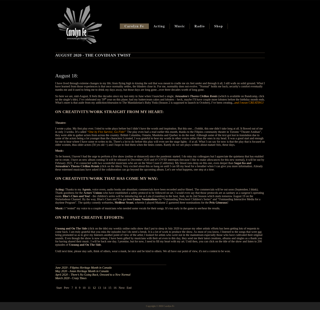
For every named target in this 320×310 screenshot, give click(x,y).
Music (179, 26)
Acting (159, 26)
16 (115, 287)
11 (89, 287)
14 (104, 287)
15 (109, 287)
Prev (66, 287)
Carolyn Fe (134, 26)
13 (99, 287)
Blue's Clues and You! (76, 196)
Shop (218, 26)
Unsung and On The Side (71, 228)
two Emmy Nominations (142, 199)
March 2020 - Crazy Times (70, 278)
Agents (86, 189)
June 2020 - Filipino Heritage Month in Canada (83, 267)
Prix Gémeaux (218, 202)
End (129, 287)
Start (59, 287)
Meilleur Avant (124, 202)
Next (121, 287)
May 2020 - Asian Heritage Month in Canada (82, 271)
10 (84, 287)
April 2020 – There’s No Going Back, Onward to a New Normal (92, 274)
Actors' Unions (93, 192)
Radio (199, 26)
